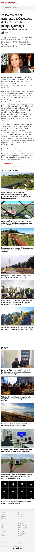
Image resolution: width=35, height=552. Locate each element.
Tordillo (3, 525)
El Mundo (20, 537)
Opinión (20, 512)
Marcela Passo (21, 166)
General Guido (5, 527)
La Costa (3, 529)
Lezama (3, 537)
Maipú (19, 529)
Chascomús (21, 523)
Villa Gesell (4, 533)
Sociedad (3, 514)
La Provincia (21, 533)
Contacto (20, 516)
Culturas (3, 516)
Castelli (3, 535)
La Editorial (21, 514)
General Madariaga (23, 527)
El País (20, 535)
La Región (21, 531)
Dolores (3, 523)
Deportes (3, 518)
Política (17, 8)
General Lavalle (22, 525)
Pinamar (3, 531)
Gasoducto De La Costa (8, 166)
